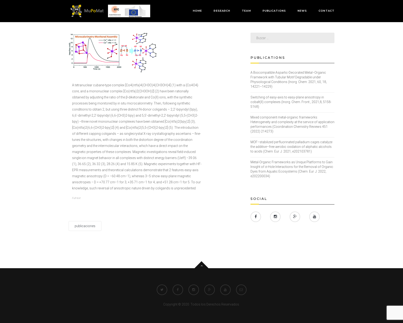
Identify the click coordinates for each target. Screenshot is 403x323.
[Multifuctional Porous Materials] (109, 11)
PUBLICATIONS (274, 10)
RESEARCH (222, 10)
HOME (197, 10)
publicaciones (85, 226)
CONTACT (326, 10)
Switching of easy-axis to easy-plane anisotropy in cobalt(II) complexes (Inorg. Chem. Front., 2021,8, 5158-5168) (290, 101)
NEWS (302, 10)
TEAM (246, 10)
